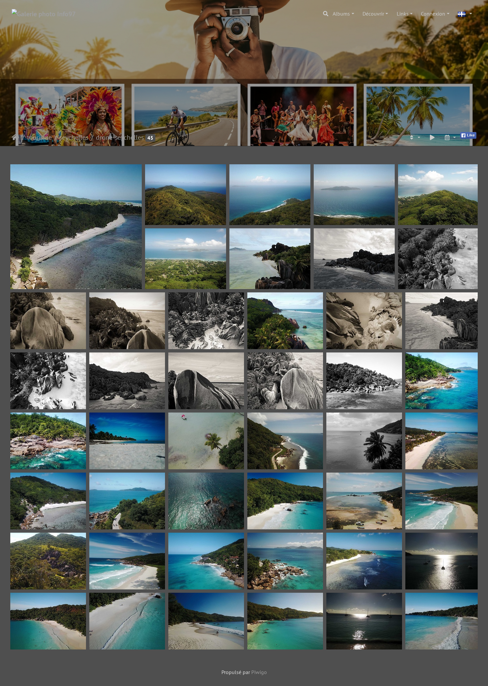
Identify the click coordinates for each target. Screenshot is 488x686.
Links (403, 13)
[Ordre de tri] (414, 137)
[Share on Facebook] (468, 134)
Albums (341, 13)
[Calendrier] (450, 137)
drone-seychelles (120, 137)
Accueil (15, 137)
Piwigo (259, 672)
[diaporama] (432, 137)
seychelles (73, 137)
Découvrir (373, 13)
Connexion (433, 13)
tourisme (39, 137)
